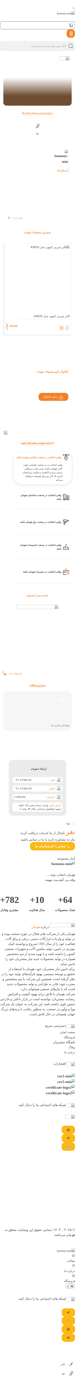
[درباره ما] (73, 1265)
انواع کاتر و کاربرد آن (60, 725)
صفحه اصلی (67, 1032)
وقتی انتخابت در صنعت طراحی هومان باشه (38, 457)
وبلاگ (61, 700)
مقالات (71, 1261)
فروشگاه (69, 1037)
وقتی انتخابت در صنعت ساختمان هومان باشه (40, 497)
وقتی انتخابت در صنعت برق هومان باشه (40, 521)
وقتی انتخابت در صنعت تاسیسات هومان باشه (40, 546)
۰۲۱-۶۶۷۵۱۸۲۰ (24, 780)
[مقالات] (73, 1255)
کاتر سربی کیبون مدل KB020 (52, 316)
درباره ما (69, 1052)
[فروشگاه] (73, 1275)
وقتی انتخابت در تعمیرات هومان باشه (42, 571)
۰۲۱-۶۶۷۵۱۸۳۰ (24, 788)
